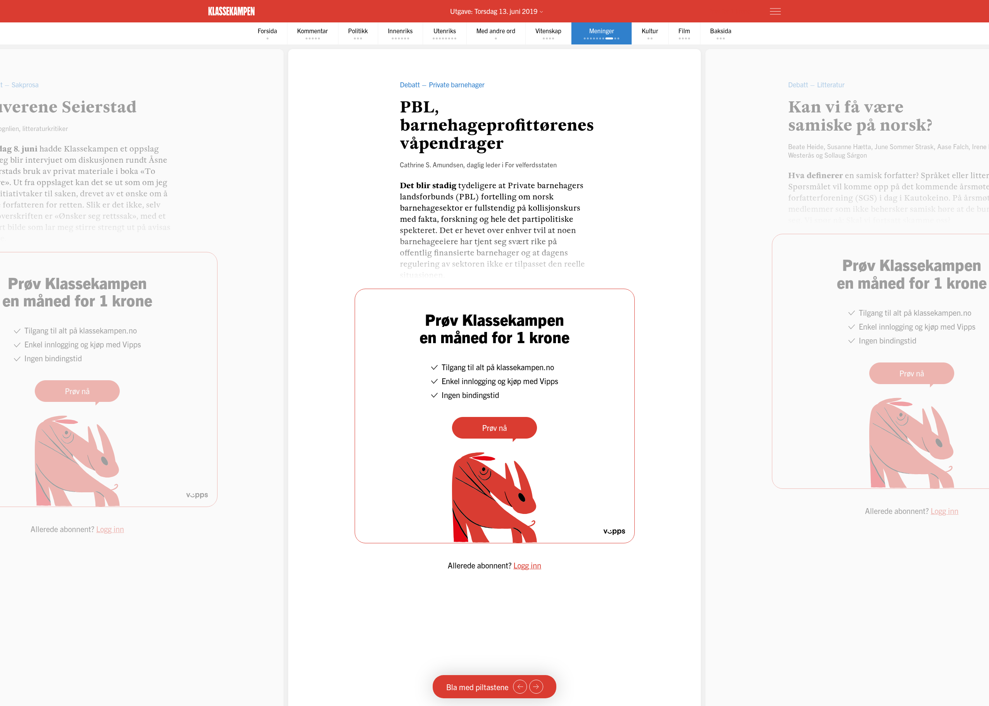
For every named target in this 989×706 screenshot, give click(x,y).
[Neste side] (536, 687)
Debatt (410, 84)
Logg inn (527, 565)
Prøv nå (494, 427)
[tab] (267, 33)
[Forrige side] (520, 687)
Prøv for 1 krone (729, 11)
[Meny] (775, 11)
